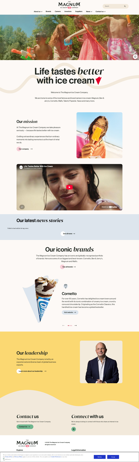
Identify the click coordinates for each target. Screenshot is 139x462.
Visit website (68, 312)
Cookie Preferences (56, 456)
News (88, 11)
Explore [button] (20, 450)
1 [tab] (68, 325)
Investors (67, 11)
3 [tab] (70, 325)
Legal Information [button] (78, 450)
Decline (100, 457)
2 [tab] (69, 325)
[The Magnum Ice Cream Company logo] (27, 448)
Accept (113, 457)
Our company (24, 149)
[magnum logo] (69, 8)
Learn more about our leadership (31, 371)
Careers (58, 11)
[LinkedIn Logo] (74, 430)
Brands (48, 11)
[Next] (75, 325)
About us (37, 11)
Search (125, 6)
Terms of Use (8, 456)
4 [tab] (71, 325)
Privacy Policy (19, 456)
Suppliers (78, 11)
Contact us (100, 11)
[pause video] (135, 56)
